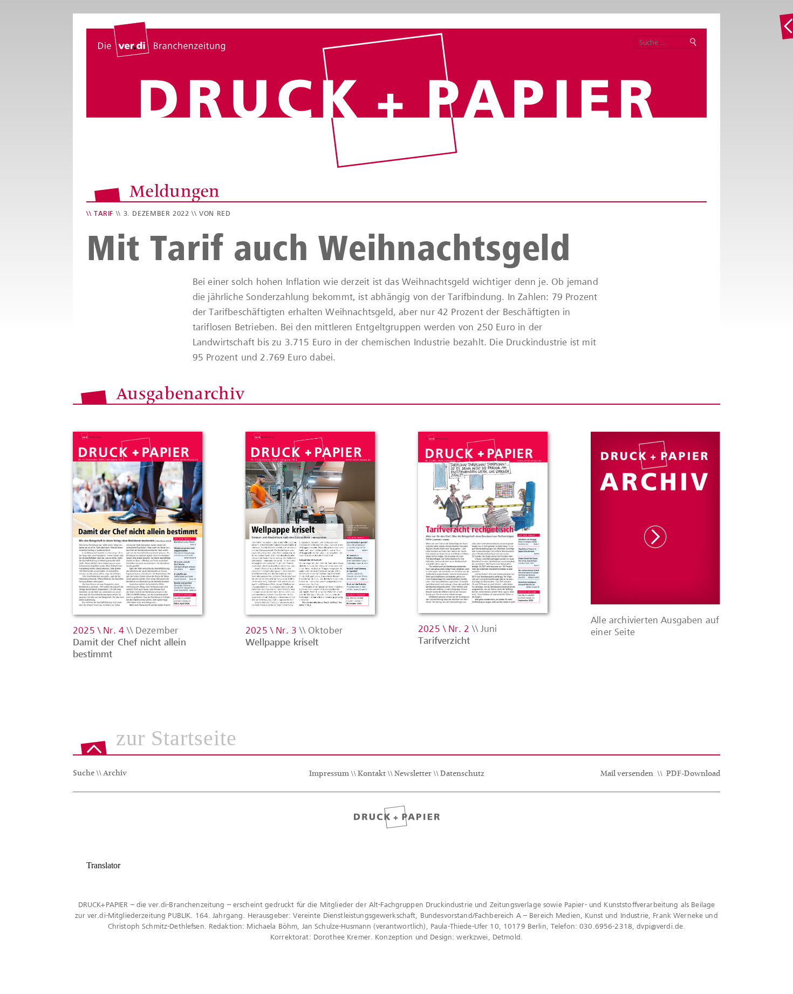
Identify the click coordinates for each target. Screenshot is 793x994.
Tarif (103, 213)
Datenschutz (462, 774)
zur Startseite (176, 738)
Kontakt (372, 774)
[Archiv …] (786, 26)
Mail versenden (626, 774)
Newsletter (413, 774)
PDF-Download (693, 774)
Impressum (329, 774)
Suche (83, 774)
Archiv (115, 774)
